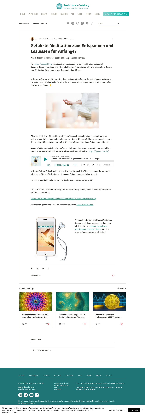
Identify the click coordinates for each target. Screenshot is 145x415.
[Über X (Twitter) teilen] (37, 268)
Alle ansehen (121, 288)
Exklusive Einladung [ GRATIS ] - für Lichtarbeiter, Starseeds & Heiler (72, 315)
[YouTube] (68, 23)
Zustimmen (134, 410)
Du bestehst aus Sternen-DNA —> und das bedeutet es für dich (35, 315)
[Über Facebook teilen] (32, 268)
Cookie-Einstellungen (116, 410)
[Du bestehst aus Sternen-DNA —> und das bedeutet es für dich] (35, 301)
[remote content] (72, 161)
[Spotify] (87, 23)
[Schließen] (142, 410)
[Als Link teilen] (48, 268)
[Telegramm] (72, 23)
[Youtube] (31, 395)
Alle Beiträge (24, 23)
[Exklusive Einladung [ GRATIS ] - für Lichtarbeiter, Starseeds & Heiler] (72, 301)
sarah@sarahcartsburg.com (27, 389)
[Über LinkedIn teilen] (43, 268)
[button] (44, 14)
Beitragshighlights (40, 23)
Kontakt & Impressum (61, 385)
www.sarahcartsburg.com (26, 387)
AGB (55, 387)
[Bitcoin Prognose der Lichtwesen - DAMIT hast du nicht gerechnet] (109, 301)
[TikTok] (91, 23)
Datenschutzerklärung (61, 383)
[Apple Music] (82, 23)
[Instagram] (77, 23)
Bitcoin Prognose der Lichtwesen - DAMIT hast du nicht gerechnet (108, 315)
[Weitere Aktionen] (113, 39)
